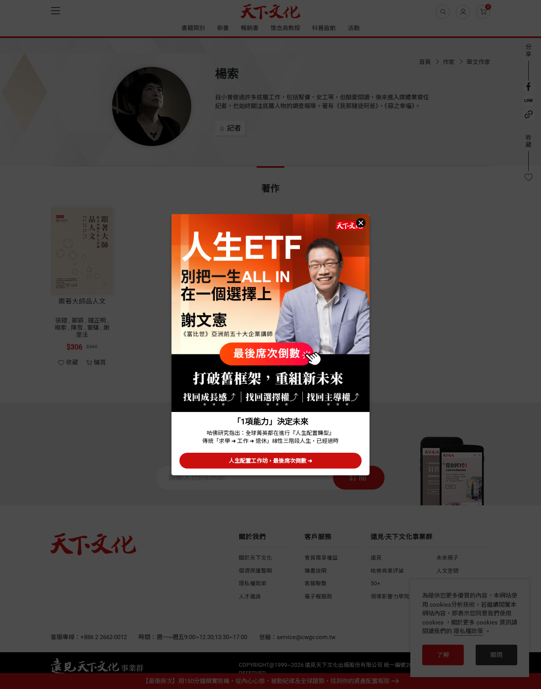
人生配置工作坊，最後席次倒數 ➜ (270, 460)
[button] (361, 223)
